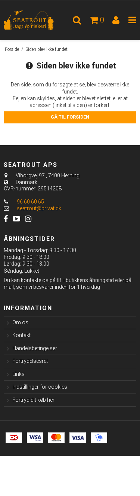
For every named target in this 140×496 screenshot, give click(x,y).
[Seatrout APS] (35, 20)
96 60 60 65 (30, 202)
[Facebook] (6, 219)
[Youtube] (16, 219)
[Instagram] (28, 219)
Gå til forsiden (70, 117)
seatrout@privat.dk (39, 208)
